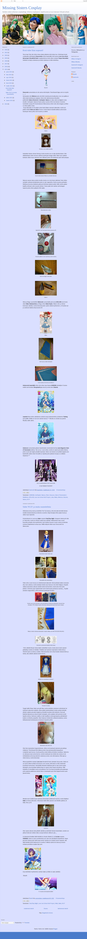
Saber (59, 903)
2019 (6, 58)
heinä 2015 (9, 80)
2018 (6, 61)
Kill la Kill (31, 497)
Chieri (47, 495)
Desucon (52, 495)
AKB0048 (31, 495)
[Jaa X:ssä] (26, 492)
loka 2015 (9, 74)
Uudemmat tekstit (29, 908)
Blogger (55, 929)
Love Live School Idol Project (42, 497)
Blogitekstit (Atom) (47, 913)
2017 (6, 64)
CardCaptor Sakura (40, 495)
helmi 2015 (9, 97)
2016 (6, 66)
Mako (55, 497)
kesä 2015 (9, 83)
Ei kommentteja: (60, 490)
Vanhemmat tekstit (63, 908)
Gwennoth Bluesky (76, 68)
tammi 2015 (9, 100)
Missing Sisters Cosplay (22, 7)
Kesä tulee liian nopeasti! (33, 50)
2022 (6, 52)
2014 (6, 104)
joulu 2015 (9, 72)
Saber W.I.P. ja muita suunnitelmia (37, 507)
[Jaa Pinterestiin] (28, 492)
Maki (56, 903)
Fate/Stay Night (33, 903)
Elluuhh (75, 74)
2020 (6, 55)
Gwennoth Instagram (77, 65)
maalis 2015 (9, 86)
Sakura (24, 499)
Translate (27, 922)
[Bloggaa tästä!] (24, 492)
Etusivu (46, 908)
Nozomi (65, 497)
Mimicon (60, 497)
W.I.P (28, 499)
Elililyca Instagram (76, 59)
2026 (6, 49)
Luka (52, 497)
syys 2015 (9, 77)
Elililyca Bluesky (75, 62)
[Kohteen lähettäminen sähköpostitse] (23, 492)
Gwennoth (75, 77)
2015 (6, 69)
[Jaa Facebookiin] (27, 492)
